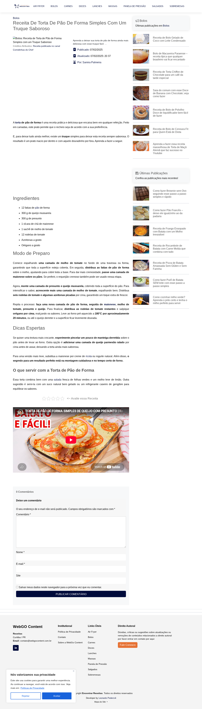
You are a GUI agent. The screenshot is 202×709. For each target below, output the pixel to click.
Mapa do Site (100, 702)
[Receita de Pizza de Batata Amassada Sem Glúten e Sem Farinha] (141, 265)
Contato (62, 637)
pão (37, 207)
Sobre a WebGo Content (70, 642)
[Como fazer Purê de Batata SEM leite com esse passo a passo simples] (141, 281)
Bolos (54, 6)
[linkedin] (16, 648)
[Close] (73, 671)
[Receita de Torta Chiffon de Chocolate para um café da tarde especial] (141, 74)
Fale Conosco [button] (128, 645)
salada (58, 379)
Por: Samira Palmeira (89, 62)
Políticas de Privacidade (32, 688)
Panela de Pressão (135, 6)
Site (18, 575)
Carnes (68, 6)
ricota (89, 356)
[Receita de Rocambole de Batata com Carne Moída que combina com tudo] (141, 247)
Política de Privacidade (69, 632)
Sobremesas (177, 6)
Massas (112, 6)
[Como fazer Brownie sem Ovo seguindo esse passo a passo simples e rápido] (141, 193)
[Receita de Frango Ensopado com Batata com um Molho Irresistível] (141, 230)
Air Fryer (38, 6)
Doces (82, 6)
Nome (20, 552)
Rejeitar (26, 696)
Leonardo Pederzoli (107, 698)
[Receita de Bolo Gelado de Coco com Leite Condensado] (141, 38)
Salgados (157, 6)
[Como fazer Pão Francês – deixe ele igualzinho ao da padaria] (141, 213)
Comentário (23, 514)
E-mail (20, 564)
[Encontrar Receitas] (22, 6)
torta (18, 122)
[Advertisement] (71, 97)
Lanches (97, 6)
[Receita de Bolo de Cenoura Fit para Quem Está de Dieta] (141, 130)
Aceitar (56, 696)
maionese (110, 304)
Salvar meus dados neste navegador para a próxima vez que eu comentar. (60, 587)
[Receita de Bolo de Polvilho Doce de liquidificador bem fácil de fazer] (141, 112)
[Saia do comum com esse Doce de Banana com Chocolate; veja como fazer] (141, 93)
